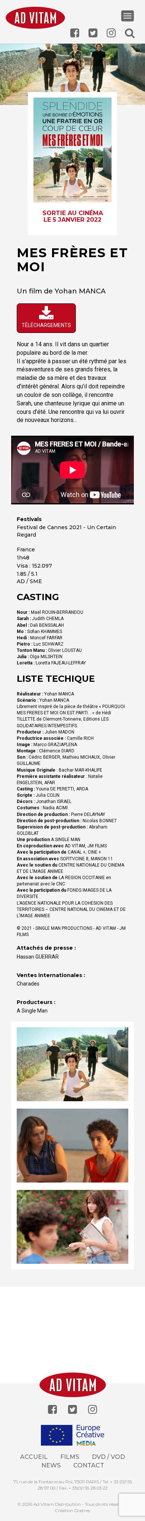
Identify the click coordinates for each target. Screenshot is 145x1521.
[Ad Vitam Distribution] (35, 20)
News (51, 1465)
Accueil (34, 1456)
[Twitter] (72, 1410)
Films (69, 1456)
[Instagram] (92, 1410)
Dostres (82, 1510)
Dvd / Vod (108, 1456)
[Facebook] (52, 1410)
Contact (88, 1465)
